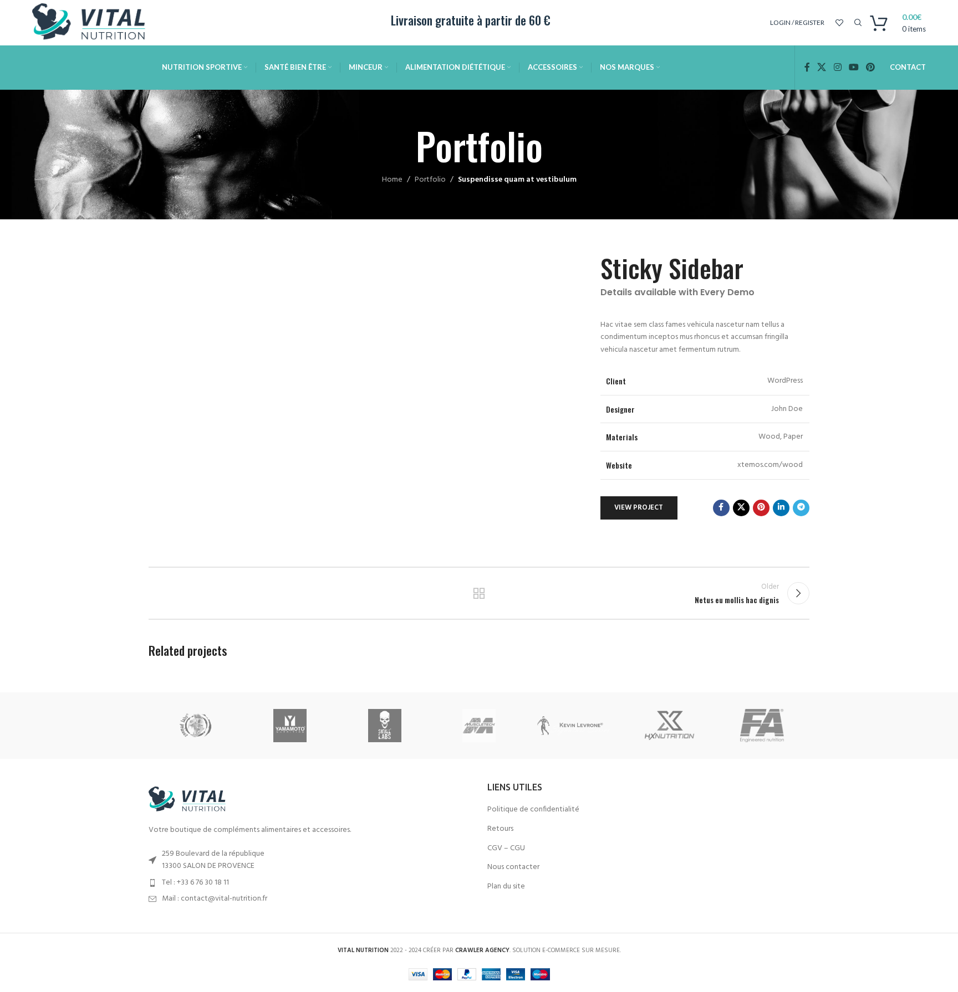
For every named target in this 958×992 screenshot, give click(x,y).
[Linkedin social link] (781, 508)
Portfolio (430, 179)
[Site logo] (93, 23)
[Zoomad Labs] (196, 725)
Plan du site (506, 886)
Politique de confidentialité (533, 809)
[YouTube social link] (853, 67)
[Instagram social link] (837, 67)
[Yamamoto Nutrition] (290, 725)
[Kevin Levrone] (573, 725)
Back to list (479, 593)
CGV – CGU (506, 848)
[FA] (762, 725)
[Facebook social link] (807, 67)
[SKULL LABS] (385, 725)
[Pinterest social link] (870, 67)
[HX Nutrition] (667, 725)
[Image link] (190, 800)
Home (392, 179)
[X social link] (822, 67)
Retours (500, 829)
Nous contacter (513, 867)
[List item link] (310, 883)
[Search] (856, 23)
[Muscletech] (479, 725)
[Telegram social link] (801, 508)
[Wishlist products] (839, 23)
